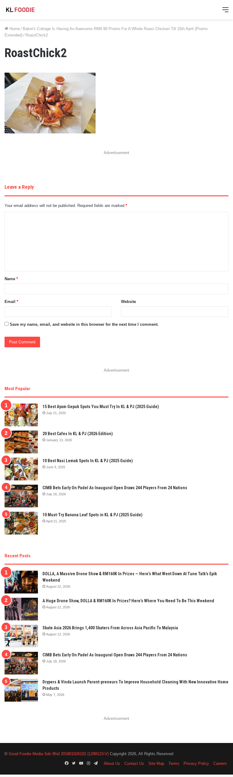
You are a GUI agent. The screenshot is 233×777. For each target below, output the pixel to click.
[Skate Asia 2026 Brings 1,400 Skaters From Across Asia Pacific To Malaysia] (21, 636)
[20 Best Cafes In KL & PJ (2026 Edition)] (21, 442)
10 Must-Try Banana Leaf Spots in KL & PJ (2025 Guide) (92, 514)
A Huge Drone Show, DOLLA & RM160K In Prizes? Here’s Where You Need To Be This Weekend (128, 600)
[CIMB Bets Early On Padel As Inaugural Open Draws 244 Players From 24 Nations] (21, 496)
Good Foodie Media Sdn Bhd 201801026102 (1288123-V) (59, 753)
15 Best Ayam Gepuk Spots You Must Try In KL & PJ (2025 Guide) (100, 406)
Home (14, 28)
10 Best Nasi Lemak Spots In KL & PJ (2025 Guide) (87, 460)
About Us (112, 763)
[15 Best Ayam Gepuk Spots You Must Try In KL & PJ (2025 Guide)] (21, 415)
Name (11, 279)
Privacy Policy (196, 763)
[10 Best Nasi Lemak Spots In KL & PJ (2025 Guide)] (21, 469)
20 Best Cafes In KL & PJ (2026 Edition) (77, 433)
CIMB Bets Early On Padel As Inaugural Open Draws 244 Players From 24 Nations (114, 487)
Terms (173, 763)
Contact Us (134, 763)
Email (11, 301)
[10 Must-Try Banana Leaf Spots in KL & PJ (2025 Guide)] (21, 523)
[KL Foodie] (33, 9)
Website (128, 301)
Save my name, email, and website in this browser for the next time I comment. (84, 324)
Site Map (156, 763)
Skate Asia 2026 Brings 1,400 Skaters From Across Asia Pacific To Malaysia (110, 627)
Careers (220, 763)
